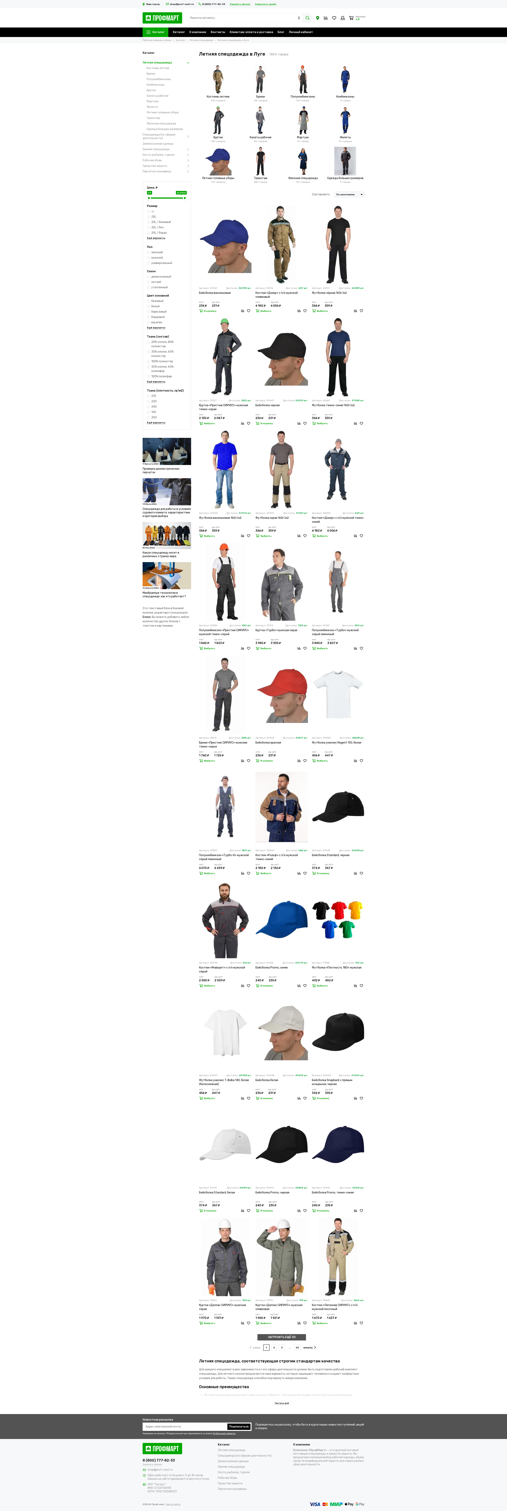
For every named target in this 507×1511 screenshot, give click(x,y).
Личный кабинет (301, 32)
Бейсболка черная (267, 405)
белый (155, 306)
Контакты (218, 32)
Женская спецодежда (161, 123)
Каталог (158, 32)
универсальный (161, 263)
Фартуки (152, 101)
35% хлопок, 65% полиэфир (162, 369)
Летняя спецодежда (157, 62)
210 (153, 396)
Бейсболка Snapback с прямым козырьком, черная (332, 1082)
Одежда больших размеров (165, 129)
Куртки (151, 90)
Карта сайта (173, 1504)
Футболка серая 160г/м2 (272, 518)
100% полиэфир (161, 376)
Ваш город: (153, 4)
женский (157, 252)
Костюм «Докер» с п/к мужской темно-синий (338, 520)
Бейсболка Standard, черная (330, 855)
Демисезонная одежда (158, 143)
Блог (281, 32)
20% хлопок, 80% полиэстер (162, 344)
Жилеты (152, 107)
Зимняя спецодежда (156, 149)
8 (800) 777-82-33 (213, 4)
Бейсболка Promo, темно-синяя (333, 1192)
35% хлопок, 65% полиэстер (162, 354)
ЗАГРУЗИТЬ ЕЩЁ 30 (282, 1337)
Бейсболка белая (266, 1080)
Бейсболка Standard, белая (217, 1192)
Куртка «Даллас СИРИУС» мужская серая (222, 1307)
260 (154, 417)
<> (152, 211)
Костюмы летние (158, 68)
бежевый (157, 301)
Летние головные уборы (163, 112)
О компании (197, 32)
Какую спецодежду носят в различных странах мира (161, 554)
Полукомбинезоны (159, 79)
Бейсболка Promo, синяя (271, 967)
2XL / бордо (159, 232)
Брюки (151, 73)
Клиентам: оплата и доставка (251, 32)
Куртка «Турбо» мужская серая (276, 630)
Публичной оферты (224, 1433)
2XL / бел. (157, 227)
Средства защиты (155, 166)
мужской (157, 257)
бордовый (158, 317)
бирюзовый (159, 311)
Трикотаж (153, 118)
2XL (153, 216)
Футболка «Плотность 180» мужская (336, 967)
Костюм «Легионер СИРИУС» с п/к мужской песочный (335, 1307)
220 (154, 401)
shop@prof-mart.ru (182, 4)
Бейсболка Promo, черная (272, 1192)
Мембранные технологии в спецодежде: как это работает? (164, 594)
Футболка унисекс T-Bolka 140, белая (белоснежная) (224, 1082)
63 (297, 1347)
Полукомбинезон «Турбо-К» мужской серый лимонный (224, 857)
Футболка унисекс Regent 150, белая (336, 742)
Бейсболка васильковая (215, 293)
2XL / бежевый (161, 222)
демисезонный (161, 276)
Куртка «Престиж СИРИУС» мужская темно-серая (223, 407)
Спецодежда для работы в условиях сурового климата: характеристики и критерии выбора (167, 512)
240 (154, 406)
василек (156, 322)
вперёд (308, 1347)
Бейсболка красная (268, 742)
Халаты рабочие (158, 96)
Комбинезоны (156, 84)
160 (153, 412)
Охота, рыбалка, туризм (158, 155)
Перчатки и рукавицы (157, 171)
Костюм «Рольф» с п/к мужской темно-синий (276, 857)
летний (156, 282)
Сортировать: (321, 194)
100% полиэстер (162, 361)
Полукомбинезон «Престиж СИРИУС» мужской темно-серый (224, 632)
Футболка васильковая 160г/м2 (220, 518)
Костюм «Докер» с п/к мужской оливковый (276, 295)
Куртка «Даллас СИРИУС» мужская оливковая (278, 1307)
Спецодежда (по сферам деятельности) (159, 136)
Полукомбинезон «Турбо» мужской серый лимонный (335, 632)
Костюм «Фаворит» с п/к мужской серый (222, 969)
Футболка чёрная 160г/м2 (329, 293)
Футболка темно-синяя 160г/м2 (333, 405)
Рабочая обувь (152, 160)
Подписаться (239, 1426)
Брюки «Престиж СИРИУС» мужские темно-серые (223, 744)
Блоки (147, 617)
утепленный (159, 287)
